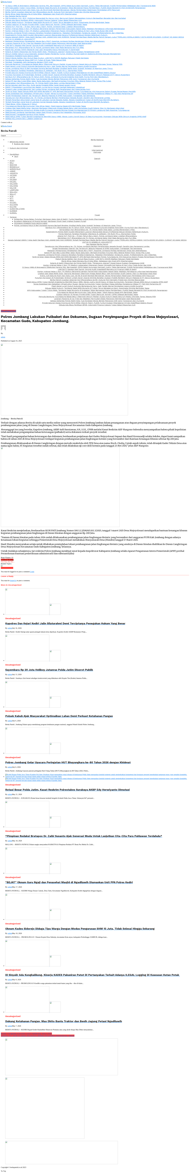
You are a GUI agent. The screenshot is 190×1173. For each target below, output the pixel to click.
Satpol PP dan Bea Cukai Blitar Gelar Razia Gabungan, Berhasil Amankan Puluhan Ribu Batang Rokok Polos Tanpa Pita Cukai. (58, 81)
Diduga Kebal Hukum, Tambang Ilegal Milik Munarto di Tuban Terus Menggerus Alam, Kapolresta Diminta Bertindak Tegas (57, 22)
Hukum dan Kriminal (19, 148)
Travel (97, 215)
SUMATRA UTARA (17, 209)
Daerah (97, 158)
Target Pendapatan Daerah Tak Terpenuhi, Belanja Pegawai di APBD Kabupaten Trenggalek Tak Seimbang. (50, 96)
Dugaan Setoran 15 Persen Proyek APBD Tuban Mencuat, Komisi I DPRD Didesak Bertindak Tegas (46, 24)
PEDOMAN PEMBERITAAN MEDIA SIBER (21, 56)
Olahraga (97, 152)
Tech (16, 156)
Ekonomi (97, 146)
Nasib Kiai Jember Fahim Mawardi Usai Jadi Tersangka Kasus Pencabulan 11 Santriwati (42, 50)
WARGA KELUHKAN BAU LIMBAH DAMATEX (23, 119)
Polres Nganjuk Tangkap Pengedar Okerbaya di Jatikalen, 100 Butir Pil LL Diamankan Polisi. (44, 70)
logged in (13, 580)
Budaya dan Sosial (22, 144)
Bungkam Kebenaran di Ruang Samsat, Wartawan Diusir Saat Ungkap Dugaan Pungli (50, 221)
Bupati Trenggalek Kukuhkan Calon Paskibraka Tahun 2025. (26, 1033)
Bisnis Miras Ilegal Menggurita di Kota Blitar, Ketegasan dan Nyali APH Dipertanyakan (41, 14)
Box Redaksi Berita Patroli (16, 16)
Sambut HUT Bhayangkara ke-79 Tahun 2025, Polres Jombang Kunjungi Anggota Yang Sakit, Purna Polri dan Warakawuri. (57, 77)
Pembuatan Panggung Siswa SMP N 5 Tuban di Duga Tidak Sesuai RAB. (35, 60)
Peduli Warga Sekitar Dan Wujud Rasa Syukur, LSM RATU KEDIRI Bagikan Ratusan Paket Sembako (47, 58)
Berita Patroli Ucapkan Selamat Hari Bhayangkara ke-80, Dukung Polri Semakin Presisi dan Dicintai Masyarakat (52, 12)
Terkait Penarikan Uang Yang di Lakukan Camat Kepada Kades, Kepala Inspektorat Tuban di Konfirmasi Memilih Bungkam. (57, 102)
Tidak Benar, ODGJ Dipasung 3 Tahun (21, 104)
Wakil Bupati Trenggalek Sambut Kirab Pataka (24, 114)
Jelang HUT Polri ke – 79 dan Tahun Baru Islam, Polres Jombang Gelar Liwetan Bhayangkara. (45, 27)
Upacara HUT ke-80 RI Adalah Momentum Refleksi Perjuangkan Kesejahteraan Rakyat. (37, 1036)
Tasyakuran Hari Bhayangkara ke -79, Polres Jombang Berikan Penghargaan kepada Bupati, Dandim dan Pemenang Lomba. (57, 98)
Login (32, 572)
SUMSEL (13, 213)
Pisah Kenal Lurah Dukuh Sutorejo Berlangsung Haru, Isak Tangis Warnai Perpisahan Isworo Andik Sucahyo (51, 66)
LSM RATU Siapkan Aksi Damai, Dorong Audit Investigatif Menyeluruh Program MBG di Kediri (44, 45)
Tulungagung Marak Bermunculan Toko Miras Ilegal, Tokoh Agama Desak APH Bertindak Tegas (45, 106)
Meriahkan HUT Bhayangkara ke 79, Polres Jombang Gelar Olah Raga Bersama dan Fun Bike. (44, 47)
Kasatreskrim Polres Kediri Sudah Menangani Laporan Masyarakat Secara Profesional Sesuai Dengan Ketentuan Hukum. (56, 35)
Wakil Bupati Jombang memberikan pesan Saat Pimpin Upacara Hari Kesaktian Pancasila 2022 (45, 112)
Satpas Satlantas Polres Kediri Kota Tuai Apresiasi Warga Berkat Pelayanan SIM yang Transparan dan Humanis (52, 79)
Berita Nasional (97, 140)
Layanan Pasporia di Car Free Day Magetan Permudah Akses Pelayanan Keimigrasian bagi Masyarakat (48, 43)
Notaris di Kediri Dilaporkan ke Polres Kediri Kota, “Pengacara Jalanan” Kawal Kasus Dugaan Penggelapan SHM (52, 52)
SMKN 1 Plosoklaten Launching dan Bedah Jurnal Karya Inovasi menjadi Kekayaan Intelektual (45, 87)
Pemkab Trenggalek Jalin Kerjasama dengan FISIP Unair (29, 62)
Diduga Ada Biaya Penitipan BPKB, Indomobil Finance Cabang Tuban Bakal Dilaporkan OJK (43, 20)
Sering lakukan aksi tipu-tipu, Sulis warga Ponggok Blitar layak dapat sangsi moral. (40, 85)
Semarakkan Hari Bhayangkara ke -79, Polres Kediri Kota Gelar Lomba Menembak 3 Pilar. (43, 83)
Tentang (13, 217)
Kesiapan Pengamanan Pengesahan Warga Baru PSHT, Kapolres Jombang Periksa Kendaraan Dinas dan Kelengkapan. (55, 41)
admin (3, 337)
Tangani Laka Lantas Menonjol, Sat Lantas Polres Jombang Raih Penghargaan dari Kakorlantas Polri (47, 89)
